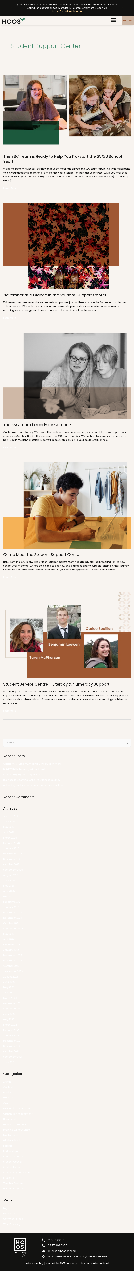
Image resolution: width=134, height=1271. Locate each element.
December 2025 (12, 853)
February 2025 (11, 901)
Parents (7, 1145)
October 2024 (11, 923)
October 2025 (11, 864)
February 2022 (11, 1030)
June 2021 (8, 1062)
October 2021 (11, 1051)
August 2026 (10, 816)
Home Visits (10, 1119)
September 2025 (13, 869)
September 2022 (13, 1008)
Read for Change (13, 1156)
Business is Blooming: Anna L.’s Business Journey (31, 780)
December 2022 (12, 1003)
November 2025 (12, 859)
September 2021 (12, 1056)
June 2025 (9, 880)
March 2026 (10, 837)
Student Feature (12, 1167)
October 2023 (11, 966)
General (8, 1097)
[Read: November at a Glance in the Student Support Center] (67, 245)
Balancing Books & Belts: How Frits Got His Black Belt (33, 785)
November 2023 (12, 960)
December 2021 (12, 1040)
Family (7, 1092)
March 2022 (10, 1024)
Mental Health (11, 1135)
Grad (6, 1103)
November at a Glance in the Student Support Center (54, 295)
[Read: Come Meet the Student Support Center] (67, 505)
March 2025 (10, 896)
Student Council (12, 1161)
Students (8, 1178)
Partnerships (10, 1151)
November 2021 (12, 1046)
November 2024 (12, 917)
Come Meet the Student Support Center (42, 554)
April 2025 (9, 891)
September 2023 (13, 971)
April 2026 (9, 832)
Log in (6, 1208)
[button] (11, 8)
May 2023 (8, 987)
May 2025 (9, 885)
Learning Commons (15, 1124)
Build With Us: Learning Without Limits (25, 769)
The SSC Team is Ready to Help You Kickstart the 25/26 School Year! (62, 159)
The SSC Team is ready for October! (37, 424)
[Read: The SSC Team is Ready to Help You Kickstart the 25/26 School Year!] (67, 107)
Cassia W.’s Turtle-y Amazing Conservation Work (32, 763)
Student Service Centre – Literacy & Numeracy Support (56, 684)
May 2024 (9, 934)
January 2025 (11, 907)
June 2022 (9, 1014)
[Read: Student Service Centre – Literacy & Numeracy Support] (67, 635)
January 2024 (11, 950)
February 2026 (11, 843)
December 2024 (12, 912)
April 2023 (9, 992)
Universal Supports (14, 1188)
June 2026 (9, 821)
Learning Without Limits (17, 1129)
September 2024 (13, 928)
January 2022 (11, 1035)
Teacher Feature (13, 1183)
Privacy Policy (34, 1263)
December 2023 (12, 955)
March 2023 (10, 998)
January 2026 (11, 848)
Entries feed (10, 1213)
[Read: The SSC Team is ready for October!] (67, 375)
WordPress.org (11, 1224)
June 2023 (9, 982)
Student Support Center (17, 1172)
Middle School (11, 1140)
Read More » (10, 188)
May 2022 (8, 1019)
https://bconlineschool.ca (67, 11)
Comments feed (13, 1218)
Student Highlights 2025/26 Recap (23, 774)
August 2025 (10, 875)
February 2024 (11, 944)
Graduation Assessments (18, 1108)
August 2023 (10, 976)
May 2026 (8, 827)
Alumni (7, 1081)
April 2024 (9, 939)
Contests (8, 1087)
